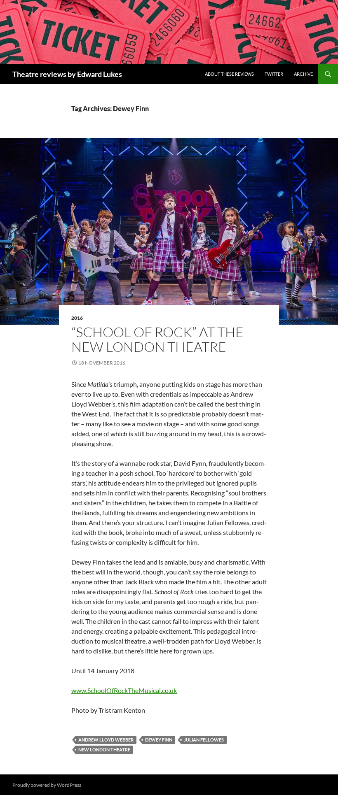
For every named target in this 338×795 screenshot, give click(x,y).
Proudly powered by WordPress (46, 785)
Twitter (274, 74)
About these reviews (229, 74)
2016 (77, 318)
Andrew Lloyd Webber (106, 739)
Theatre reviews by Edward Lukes (67, 74)
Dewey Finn (158, 739)
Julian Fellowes (204, 739)
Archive (303, 74)
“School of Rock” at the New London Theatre (157, 339)
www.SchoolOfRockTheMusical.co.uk (124, 690)
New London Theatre (104, 749)
